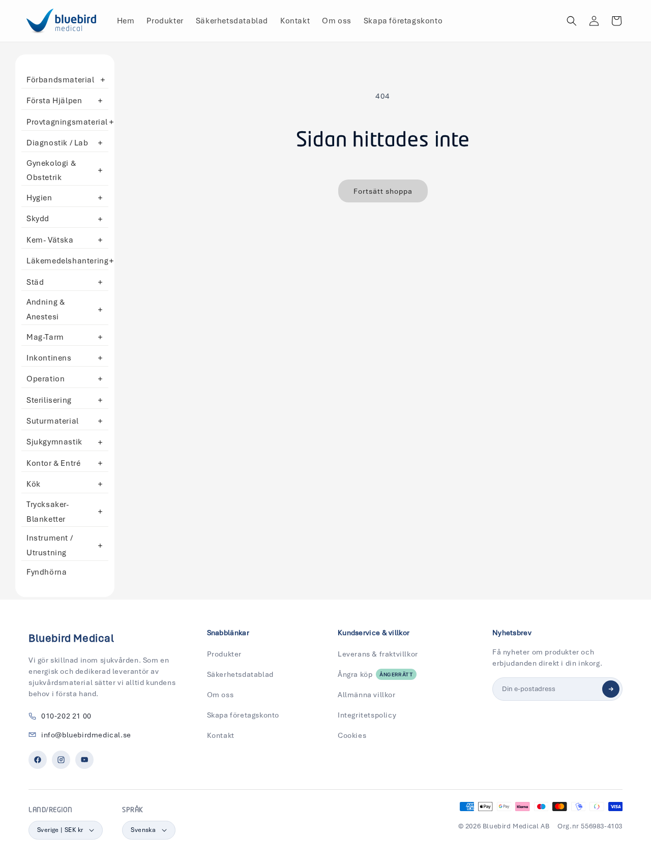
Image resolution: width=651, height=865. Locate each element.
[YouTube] (84, 760)
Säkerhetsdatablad (240, 674)
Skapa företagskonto (243, 715)
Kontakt (220, 735)
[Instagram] (61, 760)
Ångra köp (375, 674)
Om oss (220, 694)
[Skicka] (610, 689)
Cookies (352, 735)
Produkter (224, 654)
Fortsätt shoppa (382, 191)
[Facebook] (37, 760)
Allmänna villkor (367, 694)
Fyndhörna (46, 572)
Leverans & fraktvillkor (378, 654)
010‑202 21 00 (66, 716)
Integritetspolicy (367, 715)
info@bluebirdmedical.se (86, 734)
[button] (571, 21)
